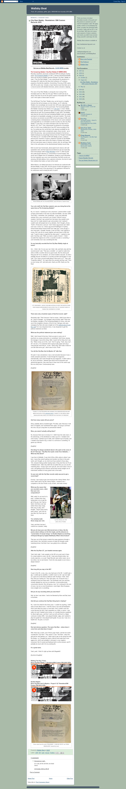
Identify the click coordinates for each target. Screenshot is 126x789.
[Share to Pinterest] (63, 753)
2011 (80, 96)
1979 (36, 753)
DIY (40, 753)
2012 (80, 94)
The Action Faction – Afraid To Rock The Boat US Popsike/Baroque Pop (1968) (88, 122)
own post (56, 108)
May (82, 86)
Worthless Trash (86, 143)
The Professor (85, 62)
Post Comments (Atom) (42, 782)
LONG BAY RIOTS (49, 413)
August (83, 80)
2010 (80, 99)
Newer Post (31, 778)
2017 (80, 71)
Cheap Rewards (85, 135)
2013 (80, 92)
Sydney (52, 753)
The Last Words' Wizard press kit (88, 160)
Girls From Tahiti (86, 128)
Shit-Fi (83, 113)
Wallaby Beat (39, 8)
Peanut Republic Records (86, 158)
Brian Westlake (50, 151)
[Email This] (56, 753)
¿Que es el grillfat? (84, 155)
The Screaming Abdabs (41, 75)
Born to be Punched (86, 59)
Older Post (70, 778)
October (83, 77)
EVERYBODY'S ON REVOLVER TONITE (86, 145)
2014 (80, 89)
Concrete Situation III (86, 114)
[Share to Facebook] (61, 753)
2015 (80, 75)
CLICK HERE (59, 68)
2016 (80, 73)
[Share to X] (59, 753)
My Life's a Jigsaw (86, 105)
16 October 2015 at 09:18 (41, 769)
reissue (47, 753)
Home (50, 778)
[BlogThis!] (58, 753)
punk (43, 753)
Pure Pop (83, 119)
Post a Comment (35, 772)
